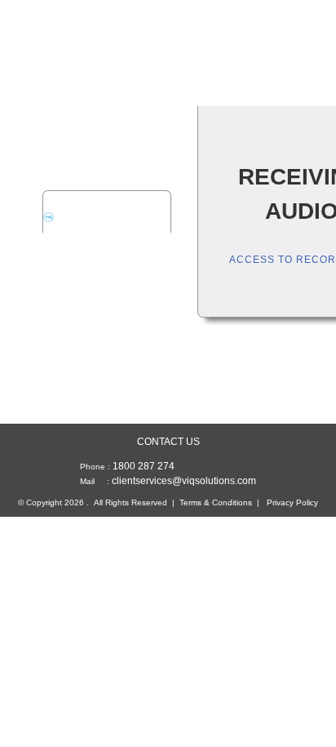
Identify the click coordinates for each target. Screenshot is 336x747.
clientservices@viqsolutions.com (184, 481)
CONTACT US (168, 441)
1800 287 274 (144, 466)
